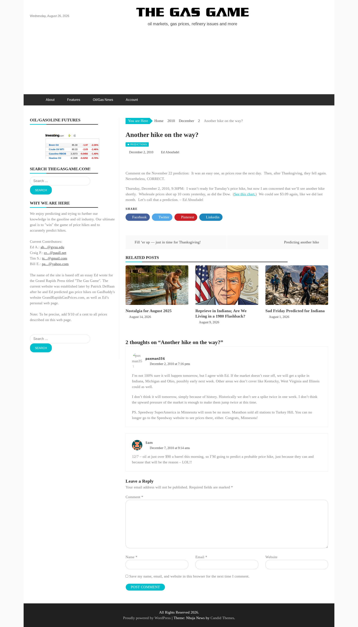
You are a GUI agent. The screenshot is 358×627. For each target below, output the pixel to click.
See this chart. (244, 194)
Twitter (163, 217)
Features (73, 99)
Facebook (139, 217)
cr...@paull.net (55, 253)
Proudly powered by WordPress (147, 618)
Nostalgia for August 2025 (149, 310)
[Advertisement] (179, 63)
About (50, 99)
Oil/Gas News (103, 99)
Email (201, 557)
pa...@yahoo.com (55, 264)
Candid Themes (222, 618)
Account (132, 99)
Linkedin (212, 217)
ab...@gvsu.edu (52, 247)
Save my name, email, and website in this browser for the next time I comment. (189, 576)
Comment (134, 497)
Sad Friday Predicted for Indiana (295, 310)
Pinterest (187, 217)
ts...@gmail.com (54, 258)
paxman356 (155, 358)
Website (271, 557)
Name (131, 557)
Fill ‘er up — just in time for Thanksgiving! (168, 242)
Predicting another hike (301, 242)
